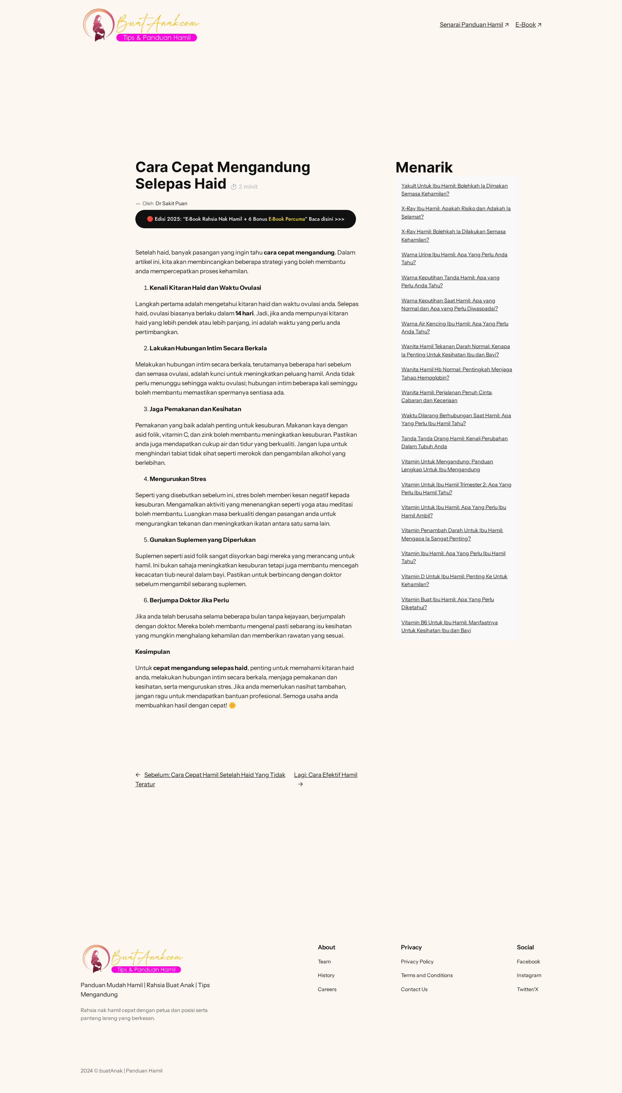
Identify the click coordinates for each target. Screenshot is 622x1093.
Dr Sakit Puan (172, 203)
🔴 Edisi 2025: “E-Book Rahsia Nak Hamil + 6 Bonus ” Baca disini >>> (245, 218)
